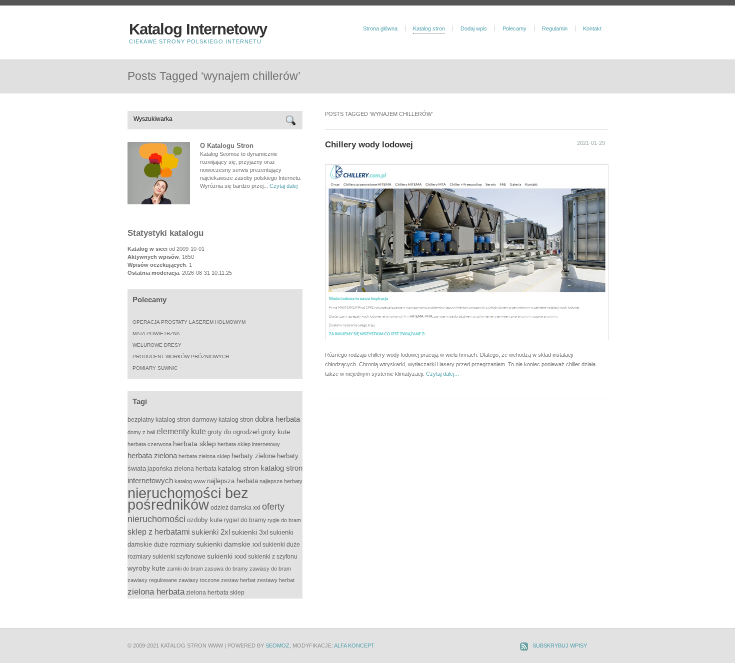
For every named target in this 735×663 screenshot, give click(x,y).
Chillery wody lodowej (369, 144)
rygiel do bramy (245, 520)
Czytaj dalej (284, 186)
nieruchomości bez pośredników (188, 499)
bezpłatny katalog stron (159, 420)
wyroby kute (147, 568)
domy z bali (141, 432)
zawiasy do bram (270, 569)
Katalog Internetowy (198, 29)
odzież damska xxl (235, 507)
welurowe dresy (157, 345)
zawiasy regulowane (152, 580)
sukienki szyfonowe (179, 556)
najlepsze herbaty (281, 481)
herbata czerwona (150, 444)
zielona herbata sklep (215, 592)
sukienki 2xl (211, 532)
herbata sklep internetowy (249, 444)
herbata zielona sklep (204, 456)
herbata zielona (152, 456)
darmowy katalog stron (223, 419)
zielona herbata (156, 592)
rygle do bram (284, 520)
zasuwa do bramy (226, 569)
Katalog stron (429, 28)
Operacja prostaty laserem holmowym (189, 322)
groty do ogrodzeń (234, 432)
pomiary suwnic (155, 368)
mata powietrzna (156, 333)
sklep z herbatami (159, 532)
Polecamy (514, 28)
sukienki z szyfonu (273, 556)
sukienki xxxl (226, 556)
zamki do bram (185, 569)
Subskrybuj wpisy (559, 646)
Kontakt (592, 28)
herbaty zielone (254, 456)
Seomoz (278, 646)
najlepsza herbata (232, 481)
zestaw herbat (238, 580)
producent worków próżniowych (180, 356)
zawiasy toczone (199, 580)
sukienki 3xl (250, 532)
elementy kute (181, 431)
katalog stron (238, 468)
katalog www (190, 481)
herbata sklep (194, 444)
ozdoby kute (204, 520)
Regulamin (555, 28)
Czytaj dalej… (443, 374)
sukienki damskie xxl (228, 544)
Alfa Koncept (354, 646)
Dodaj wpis (473, 28)
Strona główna (380, 28)
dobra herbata (277, 419)
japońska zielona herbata (182, 468)
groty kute (275, 432)
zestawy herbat (275, 580)
